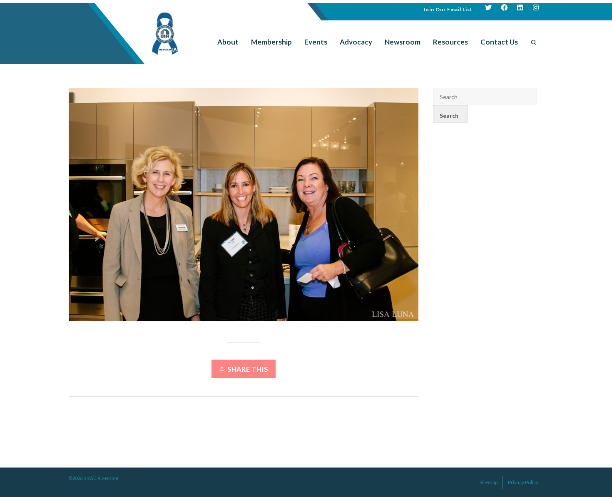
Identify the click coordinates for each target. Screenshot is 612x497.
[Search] (533, 42)
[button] (448, 8)
